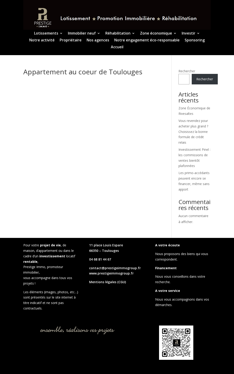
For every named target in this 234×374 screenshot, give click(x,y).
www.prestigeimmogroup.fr (111, 273)
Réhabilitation (117, 34)
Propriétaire (71, 40)
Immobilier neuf (82, 34)
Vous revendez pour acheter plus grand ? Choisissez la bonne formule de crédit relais (193, 131)
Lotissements (46, 34)
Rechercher (186, 71)
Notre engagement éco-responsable (147, 40)
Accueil (117, 47)
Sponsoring (195, 40)
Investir (188, 34)
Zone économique (156, 34)
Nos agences (98, 40)
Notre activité (42, 40)
